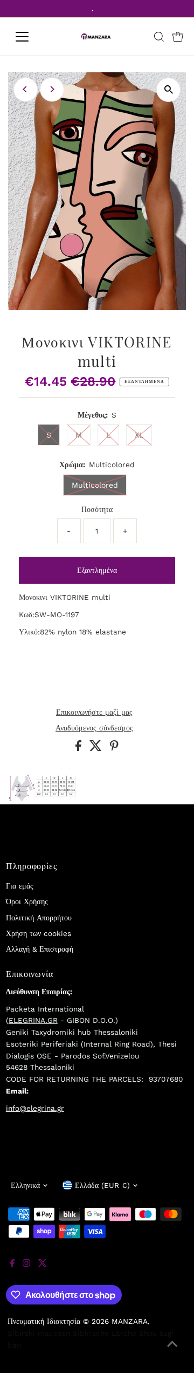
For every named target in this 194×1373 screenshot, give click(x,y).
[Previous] (25, 89)
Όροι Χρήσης (27, 901)
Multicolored (95, 485)
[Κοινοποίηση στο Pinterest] (114, 748)
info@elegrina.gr (35, 1108)
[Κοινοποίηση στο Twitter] (97, 748)
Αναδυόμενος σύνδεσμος (94, 728)
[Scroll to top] (172, 1351)
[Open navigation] (29, 36)
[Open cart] (177, 37)
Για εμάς (19, 886)
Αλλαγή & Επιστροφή (39, 949)
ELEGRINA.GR (33, 1020)
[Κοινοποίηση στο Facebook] (79, 748)
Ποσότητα (97, 509)
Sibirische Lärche (104, 1333)
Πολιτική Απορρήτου (39, 917)
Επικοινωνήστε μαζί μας (94, 712)
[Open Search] (159, 37)
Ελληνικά (25, 1185)
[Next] (52, 89)
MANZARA (130, 1321)
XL (139, 435)
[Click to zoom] (168, 90)
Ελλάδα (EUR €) (102, 1185)
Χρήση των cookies (38, 933)
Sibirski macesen (39, 1333)
